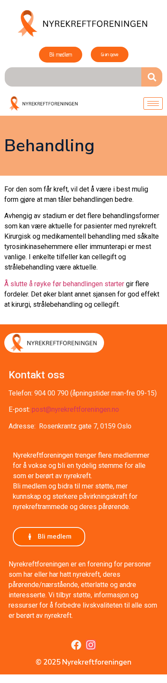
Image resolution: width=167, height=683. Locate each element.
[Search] (151, 77)
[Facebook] (76, 645)
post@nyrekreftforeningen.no (75, 409)
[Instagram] (91, 645)
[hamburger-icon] (153, 103)
